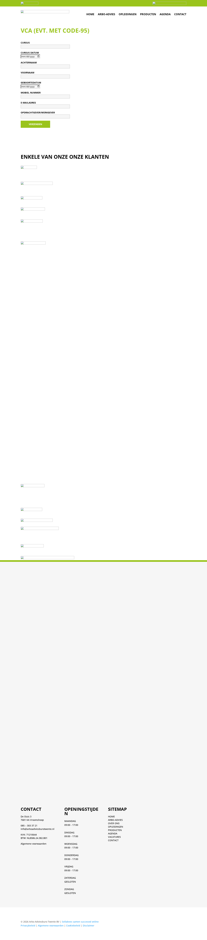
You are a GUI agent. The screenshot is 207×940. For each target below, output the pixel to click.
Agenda (165, 14)
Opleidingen (127, 14)
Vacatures (114, 836)
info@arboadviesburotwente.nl (37, 828)
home (90, 14)
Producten (148, 14)
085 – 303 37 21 (29, 825)
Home (111, 816)
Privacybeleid (28, 925)
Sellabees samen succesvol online (80, 921)
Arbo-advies (106, 14)
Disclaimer (88, 925)
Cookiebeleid (73, 925)
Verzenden (35, 124)
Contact (180, 14)
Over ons (114, 823)
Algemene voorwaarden (33, 843)
